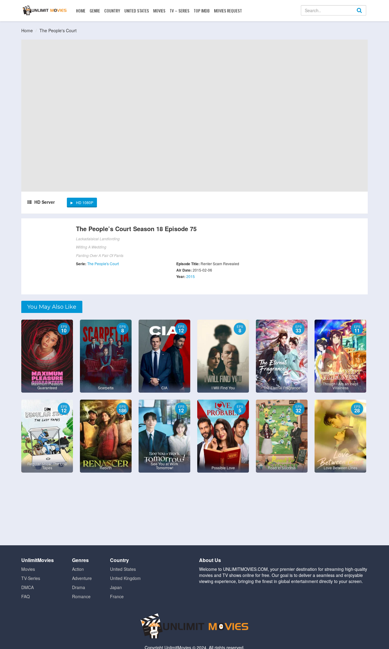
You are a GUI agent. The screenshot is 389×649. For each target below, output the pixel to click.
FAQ (25, 596)
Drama (78, 587)
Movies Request (228, 10)
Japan (116, 587)
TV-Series (30, 578)
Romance (81, 596)
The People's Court (58, 30)
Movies (159, 10)
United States (136, 10)
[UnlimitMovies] (44, 10)
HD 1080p (84, 202)
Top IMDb (202, 10)
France (117, 596)
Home (80, 10)
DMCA (27, 587)
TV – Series (179, 10)
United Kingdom (125, 578)
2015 (190, 276)
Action (78, 569)
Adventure (82, 578)
